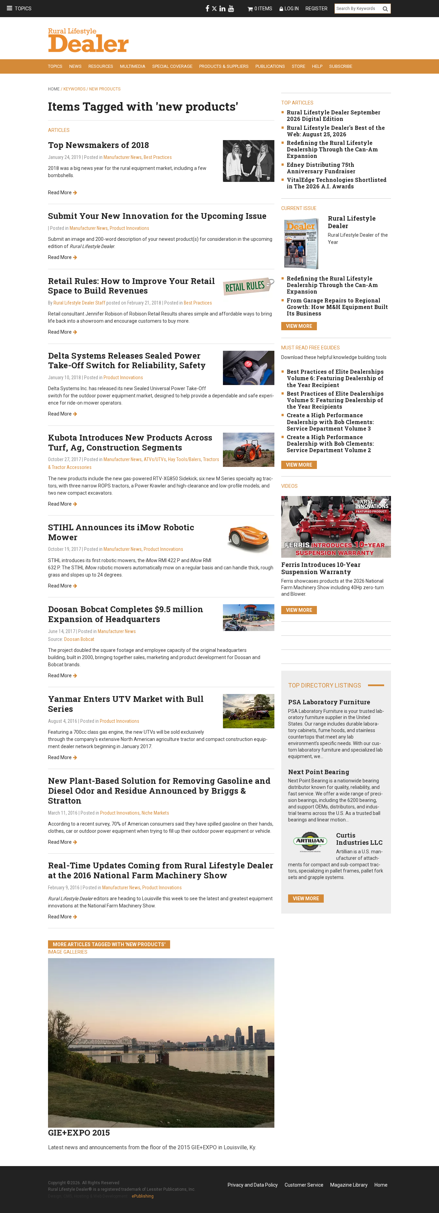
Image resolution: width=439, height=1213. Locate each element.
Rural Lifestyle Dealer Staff (79, 303)
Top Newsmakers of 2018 (98, 144)
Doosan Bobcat (79, 639)
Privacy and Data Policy (253, 1185)
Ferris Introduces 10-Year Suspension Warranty (320, 568)
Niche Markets (155, 813)
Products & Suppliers (224, 66)
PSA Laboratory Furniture (329, 702)
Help (317, 66)
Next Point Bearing (318, 772)
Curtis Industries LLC (359, 839)
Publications (270, 66)
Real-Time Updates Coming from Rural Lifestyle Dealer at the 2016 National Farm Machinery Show (160, 870)
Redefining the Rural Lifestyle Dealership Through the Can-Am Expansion (332, 149)
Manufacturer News (123, 157)
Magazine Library (349, 1185)
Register (317, 8)
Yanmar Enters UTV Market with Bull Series (126, 703)
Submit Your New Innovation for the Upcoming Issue (157, 215)
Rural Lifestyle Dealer (352, 222)
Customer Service (304, 1185)
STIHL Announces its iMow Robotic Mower (121, 532)
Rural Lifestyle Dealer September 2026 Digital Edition (333, 115)
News (75, 66)
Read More (60, 192)
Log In (292, 8)
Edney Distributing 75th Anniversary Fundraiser (321, 168)
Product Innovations (129, 228)
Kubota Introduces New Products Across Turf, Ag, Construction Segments (130, 442)
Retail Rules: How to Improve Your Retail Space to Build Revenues (131, 285)
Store (298, 66)
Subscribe (340, 66)
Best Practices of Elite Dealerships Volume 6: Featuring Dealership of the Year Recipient (335, 378)
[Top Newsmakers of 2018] (248, 160)
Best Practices (158, 157)
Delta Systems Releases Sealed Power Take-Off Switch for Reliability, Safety (127, 360)
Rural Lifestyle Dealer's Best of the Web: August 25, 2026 (336, 131)
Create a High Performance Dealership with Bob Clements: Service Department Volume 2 (330, 443)
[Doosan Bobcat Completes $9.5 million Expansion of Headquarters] (248, 617)
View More (299, 326)
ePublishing (143, 1196)
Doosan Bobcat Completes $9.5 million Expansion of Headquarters (125, 614)
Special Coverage (172, 66)
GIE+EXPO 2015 (79, 1132)
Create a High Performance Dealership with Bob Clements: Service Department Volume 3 (330, 421)
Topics (23, 8)
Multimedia (132, 66)
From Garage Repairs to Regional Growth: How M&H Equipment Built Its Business (337, 307)
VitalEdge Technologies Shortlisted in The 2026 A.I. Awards (337, 183)
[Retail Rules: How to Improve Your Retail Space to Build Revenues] (248, 288)
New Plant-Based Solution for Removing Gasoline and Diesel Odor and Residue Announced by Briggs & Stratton (159, 790)
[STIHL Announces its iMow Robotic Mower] (248, 539)
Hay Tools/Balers (184, 459)
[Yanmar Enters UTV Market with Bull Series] (248, 710)
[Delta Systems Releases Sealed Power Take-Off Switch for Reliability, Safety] (248, 367)
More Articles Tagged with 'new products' (109, 944)
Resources (100, 66)
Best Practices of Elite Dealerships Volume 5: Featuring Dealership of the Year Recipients (335, 400)
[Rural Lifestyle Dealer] (301, 243)
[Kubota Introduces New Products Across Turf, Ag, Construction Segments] (248, 449)
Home (54, 89)
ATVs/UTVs (155, 459)
